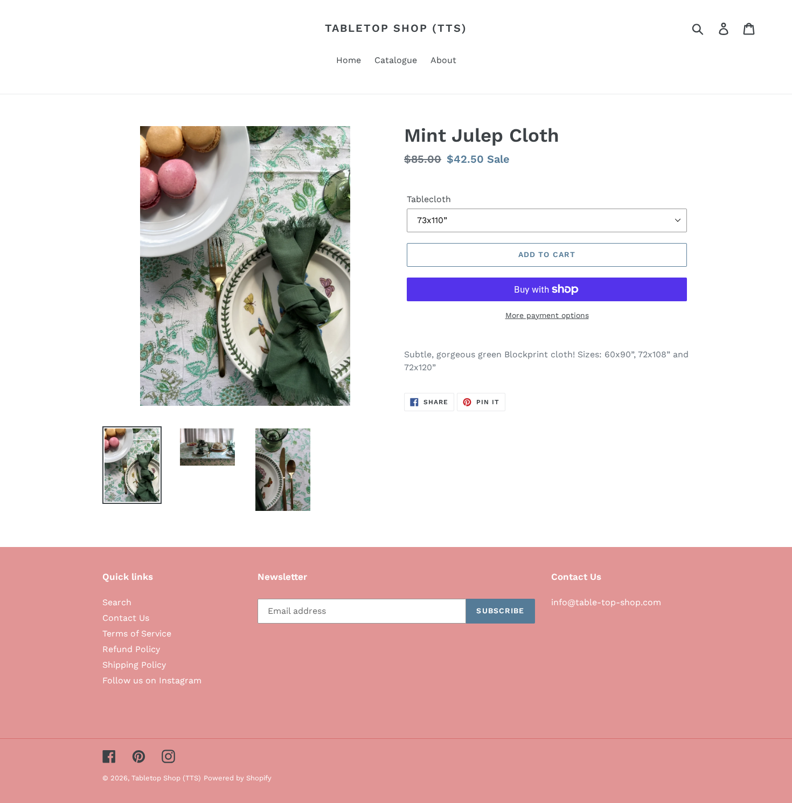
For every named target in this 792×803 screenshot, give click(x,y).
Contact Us (125, 618)
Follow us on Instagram (152, 680)
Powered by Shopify (238, 778)
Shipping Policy (134, 665)
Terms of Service (136, 633)
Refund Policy (131, 649)
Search (116, 602)
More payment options (547, 315)
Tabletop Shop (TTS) (396, 28)
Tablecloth (429, 199)
